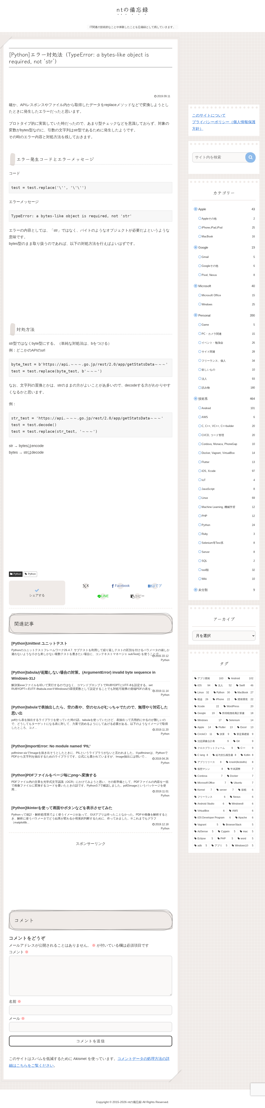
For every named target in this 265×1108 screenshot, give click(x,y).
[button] (137, 596)
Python (17, 574)
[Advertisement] (90, 80)
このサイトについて (209, 115)
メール (17, 1018)
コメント (19, 952)
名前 (15, 1001)
